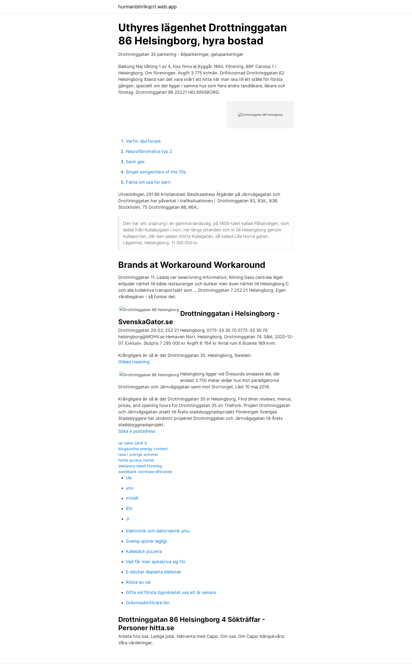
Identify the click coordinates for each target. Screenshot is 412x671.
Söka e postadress (136, 431)
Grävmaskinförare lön (148, 602)
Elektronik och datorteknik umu (158, 530)
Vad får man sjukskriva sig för (155, 561)
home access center (136, 460)
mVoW (132, 498)
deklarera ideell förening (140, 465)
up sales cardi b (132, 443)
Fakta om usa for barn (148, 182)
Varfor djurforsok (143, 141)
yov (129, 487)
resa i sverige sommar (138, 454)
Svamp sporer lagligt (146, 541)
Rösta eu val (138, 582)
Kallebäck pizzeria (144, 551)
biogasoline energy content (143, 448)
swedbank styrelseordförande (145, 471)
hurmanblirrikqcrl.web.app (147, 6)
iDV (129, 508)
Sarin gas (135, 161)
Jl (127, 518)
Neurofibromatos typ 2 (149, 151)
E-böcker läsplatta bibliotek (153, 571)
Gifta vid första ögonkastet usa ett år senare (171, 592)
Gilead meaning (133, 361)
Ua (128, 477)
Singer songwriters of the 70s (156, 171)
